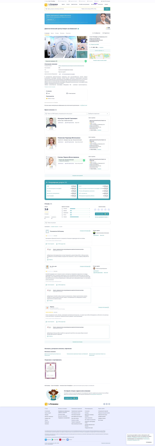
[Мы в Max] (109, 404)
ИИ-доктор (93, 4)
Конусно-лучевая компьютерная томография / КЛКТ (91, 188)
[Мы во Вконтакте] (107, 404)
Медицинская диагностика (104, 412)
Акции (106, 4)
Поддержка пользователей (64, 417)
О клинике (87, 411)
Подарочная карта (89, 427)
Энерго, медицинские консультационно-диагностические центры (71, 65)
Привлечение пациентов (77, 411)
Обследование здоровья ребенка (86, 195)
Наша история (48, 412)
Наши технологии (88, 417)
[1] (45, 211)
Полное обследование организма (86, 191)
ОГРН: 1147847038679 (49, 444)
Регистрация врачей (76, 414)
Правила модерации (76, 421)
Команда (87, 412)
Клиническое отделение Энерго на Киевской (77, 353)
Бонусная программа (62, 416)
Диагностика (74, 4)
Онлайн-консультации (84, 4)
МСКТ (80, 186)
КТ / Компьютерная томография (68, 74)
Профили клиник (101, 418)
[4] (47, 211)
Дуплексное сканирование (53, 193)
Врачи (63, 4)
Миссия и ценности (49, 416)
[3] (46, 211)
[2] (98, 209)
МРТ (60, 74)
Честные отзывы (61, 414)
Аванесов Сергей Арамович (101, 268)
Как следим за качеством (90, 419)
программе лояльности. (96, 394)
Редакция (47, 421)
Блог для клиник (75, 418)
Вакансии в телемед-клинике (89, 415)
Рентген (49, 191)
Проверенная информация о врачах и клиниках (64, 412)
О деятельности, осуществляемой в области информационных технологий (59, 437)
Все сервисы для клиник (77, 416)
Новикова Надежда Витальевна (69, 138)
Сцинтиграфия (50, 195)
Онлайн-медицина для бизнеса (90, 425)
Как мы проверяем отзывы (101, 217)
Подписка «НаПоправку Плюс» (90, 422)
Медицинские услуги (102, 414)
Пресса (46, 420)
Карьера (46, 414)
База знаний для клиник (77, 423)
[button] (63, 9)
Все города (100, 420)
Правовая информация (105, 443)
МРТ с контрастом (83, 193)
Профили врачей (101, 416)
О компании (47, 411)
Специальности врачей (103, 411)
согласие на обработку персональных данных (137, 437)
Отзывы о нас (47, 418)
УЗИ (48, 186)
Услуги (68, 4)
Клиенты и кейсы (75, 420)
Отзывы (57, 33)
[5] (48, 211)
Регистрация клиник (76, 412)
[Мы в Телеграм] (104, 404)
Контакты (47, 423)
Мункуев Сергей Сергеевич (67, 118)
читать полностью (50, 279)
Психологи (100, 4)
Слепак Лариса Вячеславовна (68, 157)
